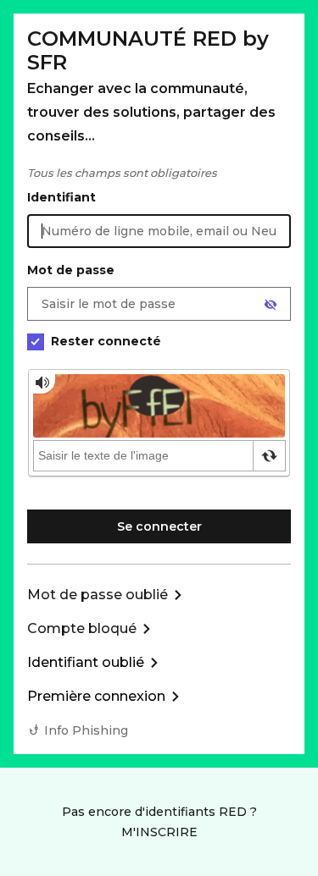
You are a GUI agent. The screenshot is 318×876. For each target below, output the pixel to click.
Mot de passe (70, 270)
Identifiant (61, 197)
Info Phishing (86, 730)
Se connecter (159, 526)
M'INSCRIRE (159, 832)
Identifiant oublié (85, 662)
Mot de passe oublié (97, 595)
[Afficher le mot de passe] (270, 304)
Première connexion (96, 696)
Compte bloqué (82, 628)
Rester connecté (106, 341)
